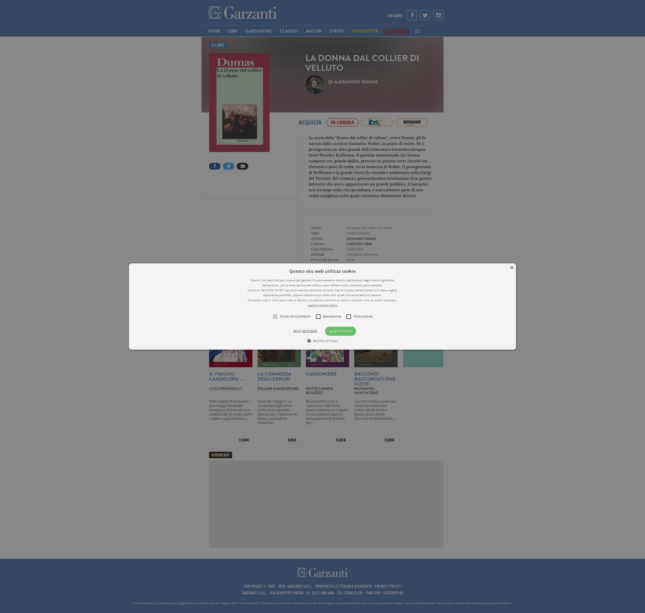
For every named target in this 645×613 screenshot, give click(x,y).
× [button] (511, 268)
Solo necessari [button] (305, 331)
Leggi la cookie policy (322, 305)
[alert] (322, 306)
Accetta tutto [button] (340, 331)
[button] (322, 306)
